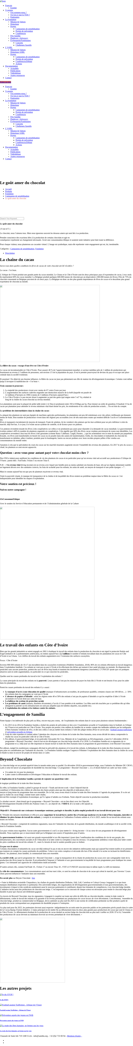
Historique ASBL (17, 52)
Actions (19, 64)
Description (10, 253)
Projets (13, 26)
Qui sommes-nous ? (18, 12)
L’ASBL (8, 47)
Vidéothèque (15, 73)
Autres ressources (17, 75)
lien (33, 878)
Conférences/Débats (24, 61)
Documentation (11, 66)
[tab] (69, 253)
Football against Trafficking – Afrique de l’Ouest (15, 1010)
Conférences (21, 33)
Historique (14, 24)
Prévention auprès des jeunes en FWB (12, 1020)
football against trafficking (121, 730)
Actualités (14, 68)
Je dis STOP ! (4, 1000)
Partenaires (14, 17)
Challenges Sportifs (24, 45)
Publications (15, 71)
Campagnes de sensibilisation (28, 29)
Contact (8, 78)
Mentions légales (74, 1036)
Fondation (39, 249)
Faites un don (5, 82)
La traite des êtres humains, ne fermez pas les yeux (16, 1031)
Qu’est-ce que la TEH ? (20, 15)
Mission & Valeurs (18, 22)
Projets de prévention (24, 31)
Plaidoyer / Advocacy (19, 38)
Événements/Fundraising (20, 40)
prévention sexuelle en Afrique (19, 732)
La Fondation (10, 19)
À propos (9, 10)
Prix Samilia (15, 36)
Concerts (19, 43)
